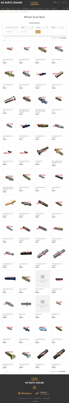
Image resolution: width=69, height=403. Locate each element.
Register (64, 2)
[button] (11, 27)
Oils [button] (13, 8)
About (48, 8)
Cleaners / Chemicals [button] (37, 8)
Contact (54, 8)
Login (57, 2)
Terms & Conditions (37, 398)
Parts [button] (8, 8)
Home (3, 8)
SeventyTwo (36, 401)
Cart (67, 8)
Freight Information (46, 398)
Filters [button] (18, 8)
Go (38, 32)
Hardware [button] (25, 8)
